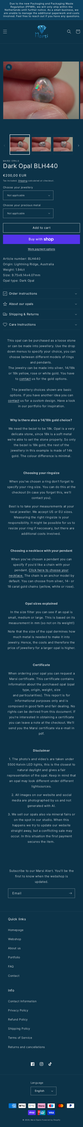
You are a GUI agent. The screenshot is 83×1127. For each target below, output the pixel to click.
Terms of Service (20, 1037)
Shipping (22, 180)
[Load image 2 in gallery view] (41, 144)
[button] (5, 31)
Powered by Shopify (51, 1120)
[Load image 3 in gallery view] (63, 144)
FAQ (11, 966)
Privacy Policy (18, 1010)
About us (14, 948)
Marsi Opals (36, 1120)
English (40, 1090)
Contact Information (22, 1001)
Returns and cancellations (26, 1047)
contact (25, 379)
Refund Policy (18, 1019)
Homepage (16, 930)
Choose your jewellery (18, 187)
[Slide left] (4, 145)
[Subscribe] (70, 893)
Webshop (14, 939)
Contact (13, 975)
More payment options (41, 248)
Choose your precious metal (21, 205)
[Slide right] (78, 145)
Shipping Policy (19, 1028)
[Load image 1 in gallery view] (20, 144)
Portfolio (14, 957)
